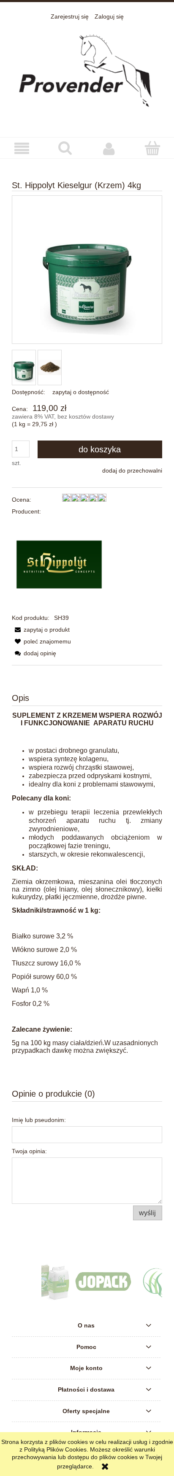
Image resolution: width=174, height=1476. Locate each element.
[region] (87, 1281)
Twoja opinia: (29, 1151)
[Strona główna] (87, 74)
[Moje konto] (108, 148)
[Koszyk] (152, 148)
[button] (22, 148)
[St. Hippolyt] (59, 564)
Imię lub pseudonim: (39, 1119)
